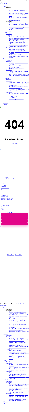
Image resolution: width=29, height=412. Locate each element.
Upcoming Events (5, 205)
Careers (2, 209)
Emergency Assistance (6, 199)
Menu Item (9, 335)
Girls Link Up (4, 195)
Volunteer (3, 206)
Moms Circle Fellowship (7, 198)
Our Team (3, 185)
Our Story (3, 184)
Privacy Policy (10, 255)
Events (4, 360)
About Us (5, 307)
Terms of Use (18, 255)
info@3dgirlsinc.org (9, 178)
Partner (2, 208)
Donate (5, 403)
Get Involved (6, 379)
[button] (4, 212)
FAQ (2, 189)
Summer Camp (4, 196)
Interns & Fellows (5, 188)
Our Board (3, 186)
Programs (5, 334)
